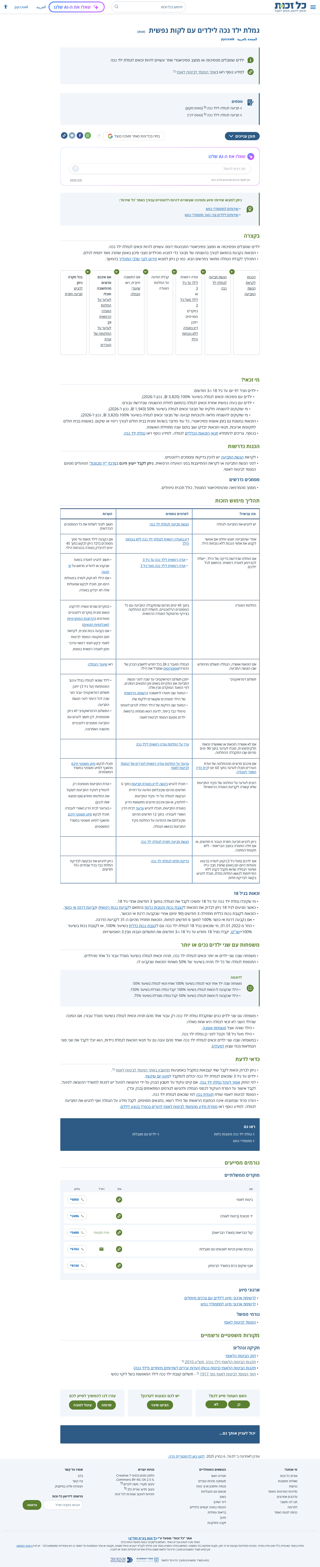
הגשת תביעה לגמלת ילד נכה (218, 283)
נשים (223, 1497)
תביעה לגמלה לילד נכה (223, 108)
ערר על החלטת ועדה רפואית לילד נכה (162, 744)
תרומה (106, 1405)
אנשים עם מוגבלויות (213, 1491)
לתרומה (292, 1507)
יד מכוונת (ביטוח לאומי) (237, 1216)
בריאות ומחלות (217, 1512)
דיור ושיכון (220, 1502)
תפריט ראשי (218, 1476)
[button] (313, 7)
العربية (41, 7)
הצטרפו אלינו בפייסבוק (69, 1486)
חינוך (223, 1517)
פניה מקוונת (101, 1232)
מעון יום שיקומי (157, 1076)
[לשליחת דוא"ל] (101, 1249)
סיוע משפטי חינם (83, 763)
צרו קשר (77, 1481)
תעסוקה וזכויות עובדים (212, 1481)
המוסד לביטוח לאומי (240, 1322)
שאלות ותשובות (287, 1481)
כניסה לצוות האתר (285, 1512)
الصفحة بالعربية (247, 39)
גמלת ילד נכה (134, 433)
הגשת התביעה (232, 457)
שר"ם (235, 931)
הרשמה (32, 1505)
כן (238, 1404)
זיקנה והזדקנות (216, 1523)
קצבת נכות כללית (142, 925)
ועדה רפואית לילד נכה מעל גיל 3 (162, 565)
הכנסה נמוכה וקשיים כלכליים (208, 1507)
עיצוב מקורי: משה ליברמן (139, 1484)
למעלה (218, 1046)
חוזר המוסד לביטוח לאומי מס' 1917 (228, 1374)
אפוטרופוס (171, 668)
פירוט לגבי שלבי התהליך (138, 258)
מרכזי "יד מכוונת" (102, 463)
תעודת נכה (205, 1094)
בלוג (80, 1476)
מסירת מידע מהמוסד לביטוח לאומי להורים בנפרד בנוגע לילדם (169, 1106)
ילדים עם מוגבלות (144, 1134)
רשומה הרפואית (135, 693)
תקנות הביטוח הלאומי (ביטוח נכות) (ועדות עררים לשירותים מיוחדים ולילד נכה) (195, 1367)
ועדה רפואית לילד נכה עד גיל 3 (164, 559)
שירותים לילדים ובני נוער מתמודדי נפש (211, 214)
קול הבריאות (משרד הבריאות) (232, 1232)
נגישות (293, 1486)
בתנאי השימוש (24, 1546)
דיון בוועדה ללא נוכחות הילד (190, 333)
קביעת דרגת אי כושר (80, 907)
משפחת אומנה (214, 1027)
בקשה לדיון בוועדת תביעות (149, 783)
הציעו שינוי (160, 1405)
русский (21, 7)
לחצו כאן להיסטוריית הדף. (186, 1456)
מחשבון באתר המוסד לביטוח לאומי (143, 1070)
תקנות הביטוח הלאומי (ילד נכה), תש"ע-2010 (220, 1361)
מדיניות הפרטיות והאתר (282, 1491)
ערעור (140, 808)
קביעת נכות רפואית (113, 907)
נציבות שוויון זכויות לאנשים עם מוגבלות (226, 1249)
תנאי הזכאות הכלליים (201, 433)
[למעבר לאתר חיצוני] (119, 1199)
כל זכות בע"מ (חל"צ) (142, 1538)
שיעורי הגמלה (97, 664)
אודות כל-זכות (288, 1476)
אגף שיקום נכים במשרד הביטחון (230, 1265)
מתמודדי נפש (242, 1140)
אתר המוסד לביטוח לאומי (196, 72)
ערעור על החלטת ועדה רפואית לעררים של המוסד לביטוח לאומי (154, 765)
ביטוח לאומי (244, 1199)
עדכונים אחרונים (287, 1497)
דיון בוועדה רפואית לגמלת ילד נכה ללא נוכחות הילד (157, 541)
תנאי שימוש (76, 180)
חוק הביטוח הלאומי (241, 1355)
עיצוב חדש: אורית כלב (140, 1489)
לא (216, 1404)
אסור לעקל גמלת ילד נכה (220, 1082)
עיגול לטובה (82, 1405)
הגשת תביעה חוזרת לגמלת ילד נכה (165, 841)
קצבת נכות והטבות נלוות (164, 907)
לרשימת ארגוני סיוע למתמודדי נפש (228, 1304)
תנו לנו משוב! (288, 1502)
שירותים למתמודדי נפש (222, 208)
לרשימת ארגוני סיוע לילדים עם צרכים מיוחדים (220, 1297)
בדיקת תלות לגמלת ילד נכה (170, 861)
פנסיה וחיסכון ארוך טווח (211, 1486)
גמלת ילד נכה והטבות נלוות (233, 1134)
